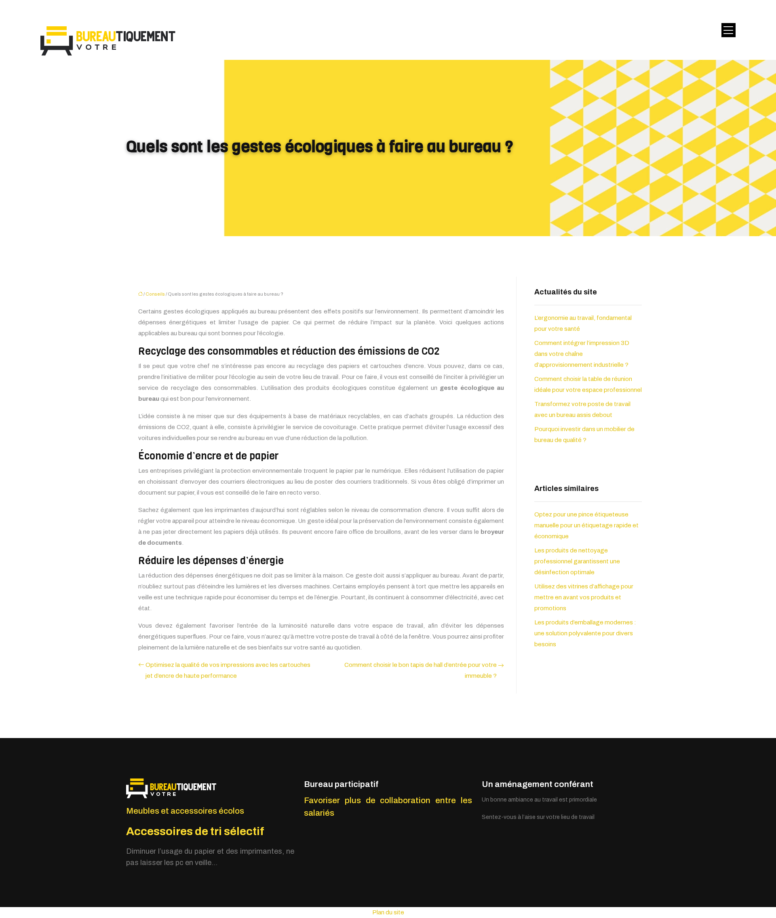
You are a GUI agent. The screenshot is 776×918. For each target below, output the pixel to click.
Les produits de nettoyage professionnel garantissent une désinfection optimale (577, 561)
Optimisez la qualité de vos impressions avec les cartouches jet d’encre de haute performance (228, 670)
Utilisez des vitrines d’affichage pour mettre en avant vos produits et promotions (583, 597)
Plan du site (388, 912)
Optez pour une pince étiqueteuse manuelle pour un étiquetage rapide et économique (586, 525)
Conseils (155, 294)
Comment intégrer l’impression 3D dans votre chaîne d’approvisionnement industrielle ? (581, 354)
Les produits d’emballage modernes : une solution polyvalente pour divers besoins (585, 633)
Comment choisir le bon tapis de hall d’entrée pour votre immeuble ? (420, 670)
